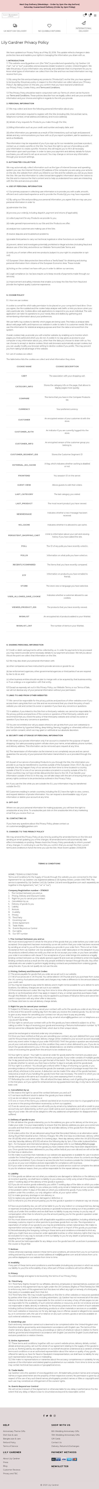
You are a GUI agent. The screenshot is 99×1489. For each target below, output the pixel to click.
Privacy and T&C (10, 1473)
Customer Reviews (11, 1470)
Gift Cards (55, 1439)
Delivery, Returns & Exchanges (65, 1446)
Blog (5, 1466)
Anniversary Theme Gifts (14, 1431)
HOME (11, 874)
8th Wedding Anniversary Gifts (65, 1431)
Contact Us (56, 1442)
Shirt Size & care (10, 1435)
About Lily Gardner (11, 1458)
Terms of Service (10, 1446)
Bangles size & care (12, 1439)
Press (5, 1462)
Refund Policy (9, 1442)
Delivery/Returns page (85, 1144)
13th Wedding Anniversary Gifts (65, 1435)
